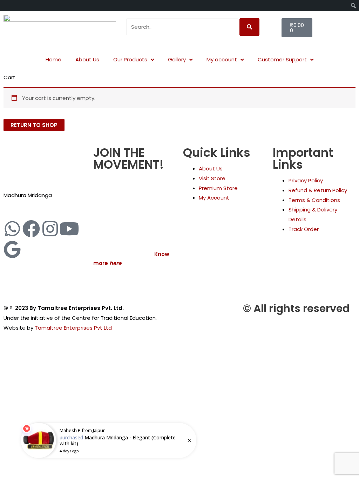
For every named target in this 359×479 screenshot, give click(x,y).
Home (53, 59)
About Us (87, 59)
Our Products (130, 59)
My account (221, 59)
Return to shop (34, 125)
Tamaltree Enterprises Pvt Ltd (73, 327)
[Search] (249, 27)
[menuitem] (6, 5)
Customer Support (282, 59)
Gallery (177, 59)
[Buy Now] (108, 440)
